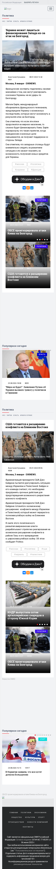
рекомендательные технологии (28, 864)
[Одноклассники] (28, 187)
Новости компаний (37, 822)
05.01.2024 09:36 (16, 268)
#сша (44, 549)
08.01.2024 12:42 (35, 77)
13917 (27, 768)
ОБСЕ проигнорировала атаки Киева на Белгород (27, 232)
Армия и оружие (26, 21)
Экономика (40, 812)
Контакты (28, 827)
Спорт (42, 739)
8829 (29, 268)
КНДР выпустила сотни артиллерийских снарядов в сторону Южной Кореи (26, 615)
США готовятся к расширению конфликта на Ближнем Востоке (27, 276)
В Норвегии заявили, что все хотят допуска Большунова (24, 773)
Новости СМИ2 (8, 679)
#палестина (36, 554)
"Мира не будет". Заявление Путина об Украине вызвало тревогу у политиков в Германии (26, 390)
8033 (27, 383)
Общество (16, 817)
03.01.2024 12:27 (16, 225)
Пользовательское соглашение (29, 850)
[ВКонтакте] (24, 187)
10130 (29, 656)
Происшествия (16, 822)
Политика (41, 200)
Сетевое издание (24, 840)
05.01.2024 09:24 (16, 607)
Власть (16, 21)
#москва (19, 164)
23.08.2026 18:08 (14, 383)
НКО (3, 21)
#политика (35, 164)
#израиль (19, 554)
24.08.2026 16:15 (14, 768)
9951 (29, 225)
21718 (29, 607)
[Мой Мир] (31, 187)
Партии (9, 21)
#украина (20, 169)
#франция (36, 169)
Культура (30, 817)
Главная (14, 812)
